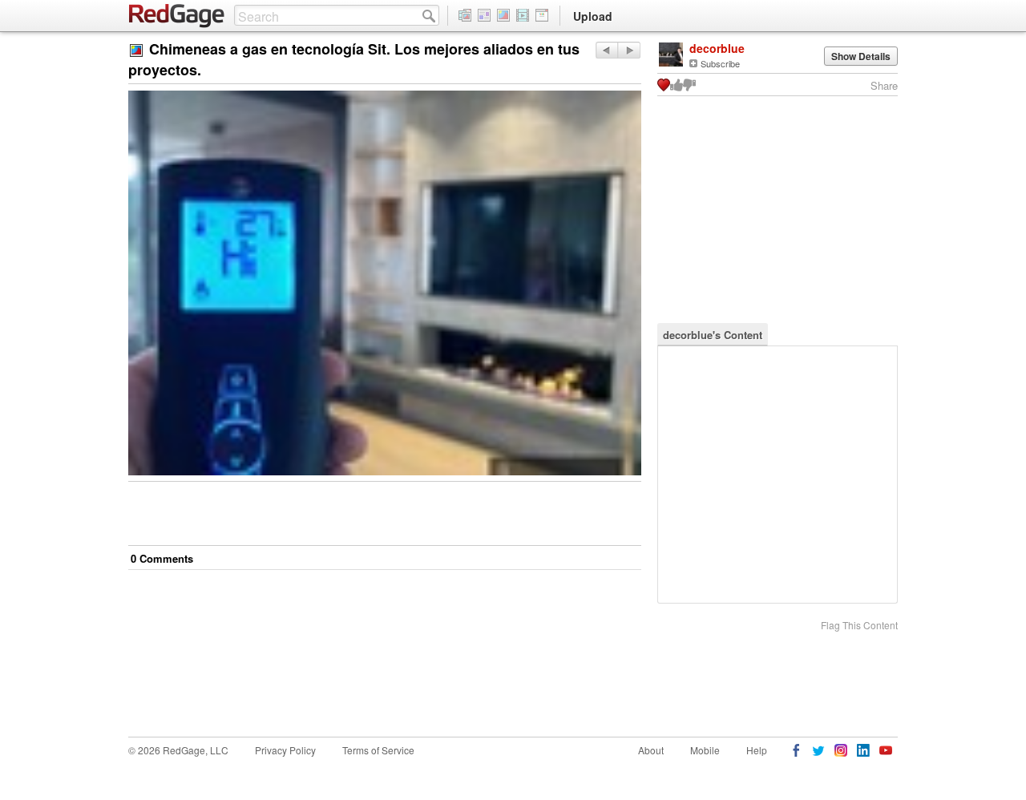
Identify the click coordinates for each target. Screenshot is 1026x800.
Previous (628, 50)
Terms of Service (378, 750)
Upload (592, 16)
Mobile (705, 750)
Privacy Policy (285, 750)
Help (756, 750)
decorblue (717, 48)
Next (606, 50)
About (651, 750)
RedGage (177, 16)
